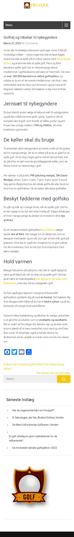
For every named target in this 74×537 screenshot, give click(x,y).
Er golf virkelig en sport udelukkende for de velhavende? (33, 438)
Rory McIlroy (48, 229)
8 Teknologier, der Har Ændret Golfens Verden (38, 417)
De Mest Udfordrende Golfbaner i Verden (35, 424)
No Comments (30, 43)
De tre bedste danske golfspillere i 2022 (34, 447)
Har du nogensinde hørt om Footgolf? (33, 410)
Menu (8, 25)
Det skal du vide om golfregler (53, 373)
